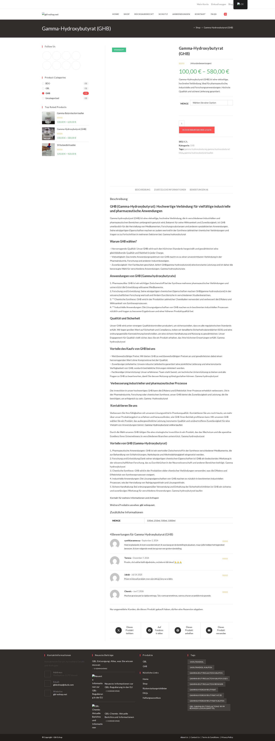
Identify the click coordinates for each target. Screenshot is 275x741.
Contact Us (195, 737)
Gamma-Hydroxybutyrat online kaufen (164, 425)
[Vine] (56, 65)
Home (145, 679)
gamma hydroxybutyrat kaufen (198, 153)
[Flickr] (46, 65)
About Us (184, 737)
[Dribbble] (54, 4)
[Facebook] (46, 4)
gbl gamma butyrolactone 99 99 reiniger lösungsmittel (207, 707)
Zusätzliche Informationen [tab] (170, 190)
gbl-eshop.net (147, 505)
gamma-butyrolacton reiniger (206, 684)
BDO (48, 83)
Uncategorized (52, 98)
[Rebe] (65, 4)
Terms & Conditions (210, 737)
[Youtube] (66, 65)
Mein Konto (203, 4)
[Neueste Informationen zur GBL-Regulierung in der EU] (97, 686)
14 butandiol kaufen (201, 667)
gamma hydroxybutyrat (195, 149)
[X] (43, 4)
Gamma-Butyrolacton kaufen (206, 673)
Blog (231, 4)
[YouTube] (61, 4)
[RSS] (68, 4)
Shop (145, 683)
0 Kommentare (100, 669)
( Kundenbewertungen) (201, 63)
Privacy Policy (227, 737)
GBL (47, 88)
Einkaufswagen (218, 4)
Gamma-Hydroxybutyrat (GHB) (218, 27)
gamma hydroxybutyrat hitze (206, 695)
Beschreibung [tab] (142, 190)
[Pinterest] (50, 4)
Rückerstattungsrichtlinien (155, 688)
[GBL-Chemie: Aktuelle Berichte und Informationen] (97, 716)
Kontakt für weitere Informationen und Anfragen (134, 497)
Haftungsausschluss (152, 698)
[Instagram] (57, 4)
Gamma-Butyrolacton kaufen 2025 (209, 678)
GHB (192, 145)
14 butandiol (197, 662)
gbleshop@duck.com (63, 684)
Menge (184, 103)
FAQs (145, 693)
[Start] (192, 27)
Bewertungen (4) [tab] (199, 190)
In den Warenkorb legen (196, 130)
